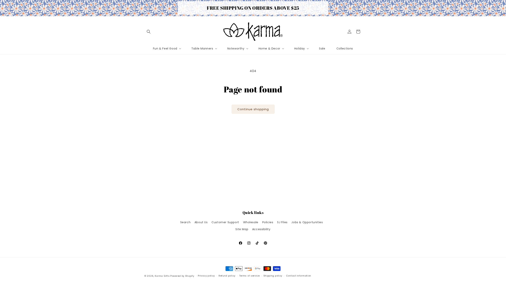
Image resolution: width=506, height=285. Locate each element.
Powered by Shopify (182, 275)
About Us (201, 222)
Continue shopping (253, 109)
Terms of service (249, 275)
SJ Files (282, 222)
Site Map (241, 229)
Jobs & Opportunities (307, 222)
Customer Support (225, 222)
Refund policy (227, 275)
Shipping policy (272, 275)
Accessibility (261, 229)
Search (185, 222)
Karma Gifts (162, 275)
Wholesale (250, 222)
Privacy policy (206, 275)
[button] (148, 31)
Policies (267, 222)
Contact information (298, 275)
